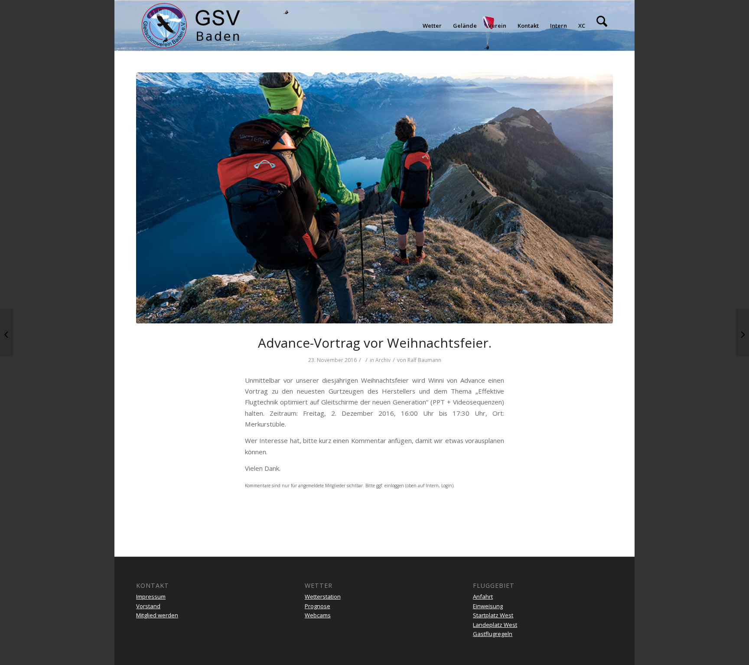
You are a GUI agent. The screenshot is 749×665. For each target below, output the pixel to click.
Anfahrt (483, 596)
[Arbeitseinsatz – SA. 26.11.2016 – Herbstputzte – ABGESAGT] (6, 332)
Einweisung (488, 606)
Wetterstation (323, 596)
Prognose (317, 606)
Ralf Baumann (424, 360)
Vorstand (148, 606)
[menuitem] (432, 25)
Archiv (383, 360)
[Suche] (602, 25)
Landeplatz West (495, 625)
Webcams (318, 615)
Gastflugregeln (492, 634)
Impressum (151, 596)
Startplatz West (493, 615)
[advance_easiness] (374, 197)
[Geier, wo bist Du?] (742, 332)
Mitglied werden (157, 615)
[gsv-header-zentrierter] (191, 25)
